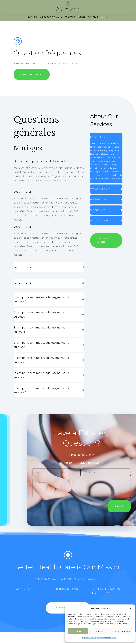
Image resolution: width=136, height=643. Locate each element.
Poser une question (31, 74)
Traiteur (70, 17)
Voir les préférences (122, 631)
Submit (119, 506)
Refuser (99, 631)
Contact (93, 17)
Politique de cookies (89, 638)
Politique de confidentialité (106, 638)
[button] (130, 608)
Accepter (78, 631)
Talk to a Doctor (102, 240)
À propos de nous (51, 17)
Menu (81, 17)
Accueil (32, 17)
